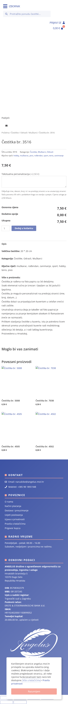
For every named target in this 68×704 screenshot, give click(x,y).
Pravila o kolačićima (15, 523)
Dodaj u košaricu (24, 228)
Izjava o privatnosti (15, 519)
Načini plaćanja (13, 506)
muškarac (24, 155)
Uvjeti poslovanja (14, 514)
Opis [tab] (4, 243)
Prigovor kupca (12, 528)
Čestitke (15, 132)
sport (46, 155)
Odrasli (23, 132)
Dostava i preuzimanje (16, 510)
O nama (9, 501)
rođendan (38, 155)
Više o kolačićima (31, 680)
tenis (51, 155)
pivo (31, 155)
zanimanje (59, 155)
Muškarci (33, 132)
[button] (2, 126)
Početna (5, 132)
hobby (16, 155)
